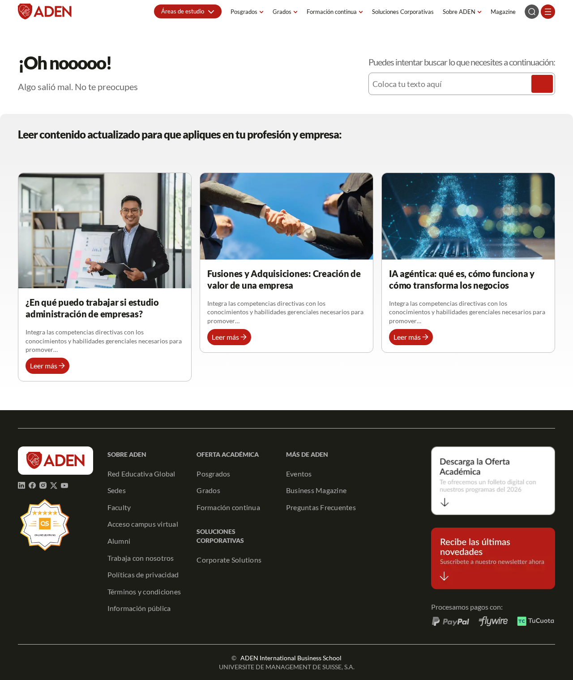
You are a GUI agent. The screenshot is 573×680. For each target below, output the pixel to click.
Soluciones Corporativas (403, 11)
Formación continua (332, 11)
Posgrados (244, 11)
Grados (282, 11)
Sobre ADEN (459, 11)
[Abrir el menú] (548, 11)
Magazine (503, 11)
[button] (188, 11)
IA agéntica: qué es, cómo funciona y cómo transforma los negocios (462, 279)
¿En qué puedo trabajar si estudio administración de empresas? (92, 308)
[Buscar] (542, 84)
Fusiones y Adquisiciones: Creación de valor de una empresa (284, 279)
